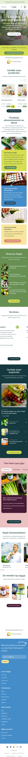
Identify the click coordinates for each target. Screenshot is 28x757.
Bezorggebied (4, 721)
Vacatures (3, 683)
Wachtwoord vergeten (6, 735)
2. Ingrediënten (16, 469)
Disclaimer (7, 753)
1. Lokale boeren (6, 469)
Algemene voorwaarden (18, 753)
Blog (2, 710)
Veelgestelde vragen (6, 719)
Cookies (3, 724)
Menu (4, 7)
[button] (21, 80)
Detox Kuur (4, 694)
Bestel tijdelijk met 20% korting (15, 53)
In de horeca (4, 680)
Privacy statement (10, 756)
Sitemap (20, 756)
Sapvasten (3, 699)
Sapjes (2, 691)
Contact (3, 738)
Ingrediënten (4, 713)
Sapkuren (3, 702)
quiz (10, 234)
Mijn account (4, 732)
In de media (4, 677)
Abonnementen (5, 697)
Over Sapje (4, 675)
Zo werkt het (4, 716)
